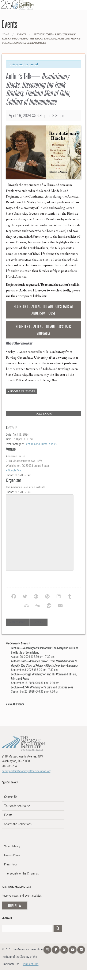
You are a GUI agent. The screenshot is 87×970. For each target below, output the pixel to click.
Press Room (11, 864)
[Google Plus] (37, 596)
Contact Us (10, 797)
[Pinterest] (48, 596)
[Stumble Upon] (28, 605)
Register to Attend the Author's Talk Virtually (43, 329)
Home (5, 34)
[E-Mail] (62, 605)
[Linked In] (60, 596)
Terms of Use (30, 964)
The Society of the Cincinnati (21, 873)
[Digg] (39, 605)
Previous (17, 622)
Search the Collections (17, 824)
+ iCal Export (43, 413)
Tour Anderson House (17, 806)
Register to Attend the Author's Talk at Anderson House (43, 309)
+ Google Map (14, 470)
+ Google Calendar (21, 391)
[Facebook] (15, 596)
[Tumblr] (71, 596)
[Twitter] (26, 596)
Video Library (12, 846)
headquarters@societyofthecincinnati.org (26, 771)
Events (21, 34)
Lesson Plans (12, 855)
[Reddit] (50, 605)
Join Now (15, 905)
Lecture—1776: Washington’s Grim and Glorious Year (42, 687)
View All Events (15, 704)
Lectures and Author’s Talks (41, 444)
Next (38, 622)
